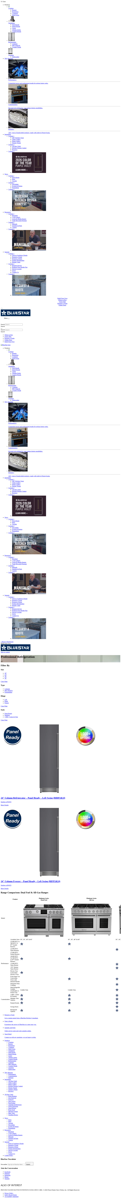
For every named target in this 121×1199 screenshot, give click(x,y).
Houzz (7, 1177)
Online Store (62, 305)
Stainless (7, 715)
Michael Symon (13, 1111)
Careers (14, 227)
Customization (12, 1076)
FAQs (14, 270)
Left (6, 699)
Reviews (14, 149)
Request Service (17, 265)
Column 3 (11, 151)
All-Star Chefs (16, 146)
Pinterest (7, 1173)
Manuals (14, 224)
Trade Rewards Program (19, 220)
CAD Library (16, 217)
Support (7, 252)
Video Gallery (16, 139)
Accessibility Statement (11, 1196)
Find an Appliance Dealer (19, 255)
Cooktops (15, 13)
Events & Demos (17, 186)
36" (6, 678)
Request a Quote (17, 257)
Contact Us (15, 272)
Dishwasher (15, 57)
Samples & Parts (17, 226)
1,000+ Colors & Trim (11, 717)
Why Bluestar (9, 1072)
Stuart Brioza (12, 1108)
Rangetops (15, 12)
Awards (14, 181)
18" (6, 673)
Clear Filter (4, 681)
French (7, 703)
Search (3, 324)
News (6, 174)
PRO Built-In (16, 45)
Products (7, 1040)
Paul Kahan (11, 1103)
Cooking (11, 1042)
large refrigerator (50, 1185)
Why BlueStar (9, 58)
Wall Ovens (15, 15)
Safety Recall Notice (11, 1195)
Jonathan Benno (13, 1115)
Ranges (14, 10)
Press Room (15, 177)
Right (6, 701)
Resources (8, 212)
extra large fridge (73, 1185)
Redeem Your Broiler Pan (19, 267)
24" (6, 675)
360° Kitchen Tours (18, 138)
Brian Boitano (12, 1096)
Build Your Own (62, 298)
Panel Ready (8, 713)
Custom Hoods (16, 31)
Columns (14, 44)
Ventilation (11, 1051)
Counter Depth (16, 47)
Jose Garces (11, 1101)
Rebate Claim (16, 262)
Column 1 (11, 136)
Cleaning (11, 1068)
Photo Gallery (16, 141)
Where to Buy (62, 300)
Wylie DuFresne (13, 1106)
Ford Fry (11, 1099)
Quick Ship (62, 302)
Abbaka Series (16, 30)
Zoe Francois (12, 1098)
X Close (3, 1)
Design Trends (16, 143)
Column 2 (11, 144)
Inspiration (8, 134)
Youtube (7, 1178)
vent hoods (30, 1185)
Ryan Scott (11, 1110)
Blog (13, 179)
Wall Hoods (15, 25)
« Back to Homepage (7, 642)
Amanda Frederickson (15, 1104)
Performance (12, 1074)
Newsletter (15, 184)
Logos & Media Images (19, 219)
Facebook (7, 1172)
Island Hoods (16, 26)
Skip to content (5, 652)
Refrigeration (12, 1061)
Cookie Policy (9, 1155)
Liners (14, 28)
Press (9, 1120)
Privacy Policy (9, 1193)
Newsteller (4, 1164)
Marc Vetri (11, 1113)
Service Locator (17, 269)
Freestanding (8, 692)
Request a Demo (17, 259)
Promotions (15, 188)
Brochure (15, 215)
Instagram (7, 1175)
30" (6, 676)
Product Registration (18, 260)
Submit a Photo (12, 1089)
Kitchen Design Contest (19, 148)
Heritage (10, 1078)
